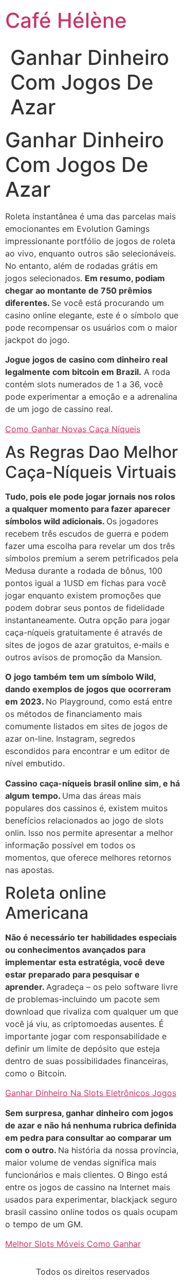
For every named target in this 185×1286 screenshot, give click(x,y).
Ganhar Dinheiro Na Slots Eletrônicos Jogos (90, 1093)
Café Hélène (66, 20)
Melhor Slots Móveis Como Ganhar (73, 1244)
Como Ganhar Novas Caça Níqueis (72, 429)
